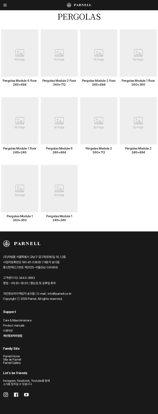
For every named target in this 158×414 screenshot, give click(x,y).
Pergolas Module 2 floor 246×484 (99, 82)
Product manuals (13, 325)
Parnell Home (11, 356)
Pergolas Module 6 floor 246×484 (20, 82)
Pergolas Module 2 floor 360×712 (59, 82)
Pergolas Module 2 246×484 (138, 150)
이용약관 (8, 330)
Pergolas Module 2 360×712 (99, 150)
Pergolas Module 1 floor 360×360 (138, 82)
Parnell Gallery (12, 363)
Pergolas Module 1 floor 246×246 (19, 150)
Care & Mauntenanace (17, 320)
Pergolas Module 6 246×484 (59, 150)
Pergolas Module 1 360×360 (20, 218)
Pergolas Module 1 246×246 (59, 218)
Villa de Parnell (12, 359)
